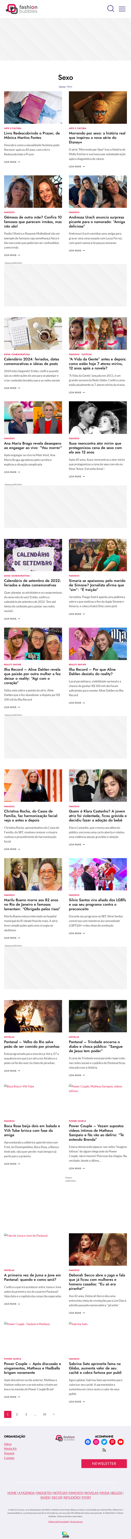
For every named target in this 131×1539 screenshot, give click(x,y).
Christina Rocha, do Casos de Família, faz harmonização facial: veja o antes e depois (31, 815)
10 (44, 1414)
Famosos (9, 212)
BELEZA (116, 1493)
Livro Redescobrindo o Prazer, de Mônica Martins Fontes (32, 135)
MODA (105, 1493)
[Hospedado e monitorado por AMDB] (65, 1535)
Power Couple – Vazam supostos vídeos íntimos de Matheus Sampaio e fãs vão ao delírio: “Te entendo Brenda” (96, 1132)
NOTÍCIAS (60, 1493)
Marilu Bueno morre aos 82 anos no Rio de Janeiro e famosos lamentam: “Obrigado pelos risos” (32, 904)
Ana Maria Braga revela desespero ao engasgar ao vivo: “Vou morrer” (33, 445)
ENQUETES (44, 1493)
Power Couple (77, 1121)
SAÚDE (45, 1497)
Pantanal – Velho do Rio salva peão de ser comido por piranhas (31, 1044)
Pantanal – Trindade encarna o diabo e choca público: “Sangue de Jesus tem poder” (96, 1046)
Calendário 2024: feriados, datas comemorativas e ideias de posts (31, 361)
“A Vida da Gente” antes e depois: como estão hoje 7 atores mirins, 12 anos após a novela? (97, 363)
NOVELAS (91, 1493)
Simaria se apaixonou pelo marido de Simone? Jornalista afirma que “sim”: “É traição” (97, 585)
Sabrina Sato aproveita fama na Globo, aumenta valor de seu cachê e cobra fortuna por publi (95, 1368)
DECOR (57, 1497)
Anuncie (9, 1453)
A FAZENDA (26, 1493)
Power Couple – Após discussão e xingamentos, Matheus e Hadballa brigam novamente (32, 1368)
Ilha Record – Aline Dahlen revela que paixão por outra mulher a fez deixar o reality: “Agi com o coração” (32, 676)
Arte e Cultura (12, 128)
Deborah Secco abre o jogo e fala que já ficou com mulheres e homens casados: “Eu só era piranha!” (97, 1281)
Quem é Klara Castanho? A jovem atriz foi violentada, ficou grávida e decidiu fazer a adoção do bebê (98, 815)
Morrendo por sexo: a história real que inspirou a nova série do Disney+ (97, 137)
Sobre (8, 1444)
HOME (12, 1493)
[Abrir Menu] (122, 9)
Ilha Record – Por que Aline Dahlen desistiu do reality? (92, 671)
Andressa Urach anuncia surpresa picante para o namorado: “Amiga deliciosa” (97, 221)
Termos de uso (76, 1521)
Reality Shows (12, 664)
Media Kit (10, 1448)
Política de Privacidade (58, 1521)
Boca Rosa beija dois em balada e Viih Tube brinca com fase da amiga (32, 1130)
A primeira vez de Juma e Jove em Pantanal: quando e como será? (32, 1277)
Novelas (9, 1037)
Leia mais (12, 162)
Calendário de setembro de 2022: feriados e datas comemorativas (32, 583)
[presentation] (33, 107)
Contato (9, 1458)
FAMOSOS (76, 1493)
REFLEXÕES (72, 1497)
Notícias (87, 354)
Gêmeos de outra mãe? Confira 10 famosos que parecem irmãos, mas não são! (33, 221)
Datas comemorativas (17, 354)
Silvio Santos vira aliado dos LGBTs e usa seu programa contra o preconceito (97, 904)
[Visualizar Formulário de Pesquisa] (111, 9)
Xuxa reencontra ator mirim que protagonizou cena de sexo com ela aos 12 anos (95, 448)
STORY (86, 1497)
